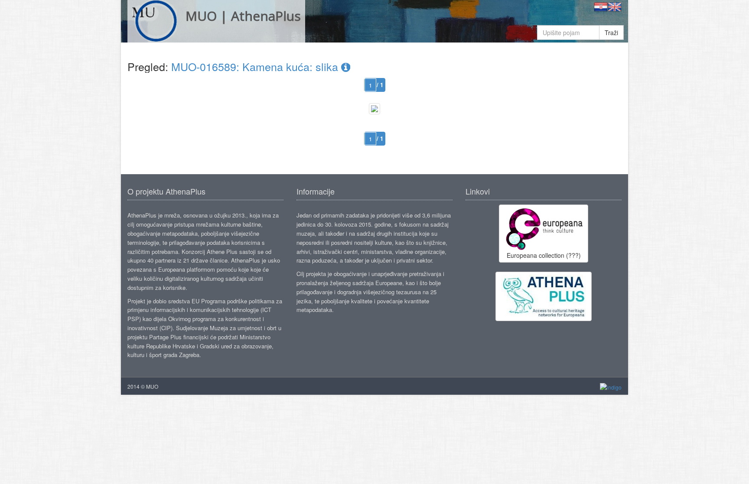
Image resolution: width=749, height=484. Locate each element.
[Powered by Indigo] (611, 386)
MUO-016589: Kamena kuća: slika (256, 66)
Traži (611, 32)
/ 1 (380, 85)
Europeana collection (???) (544, 255)
